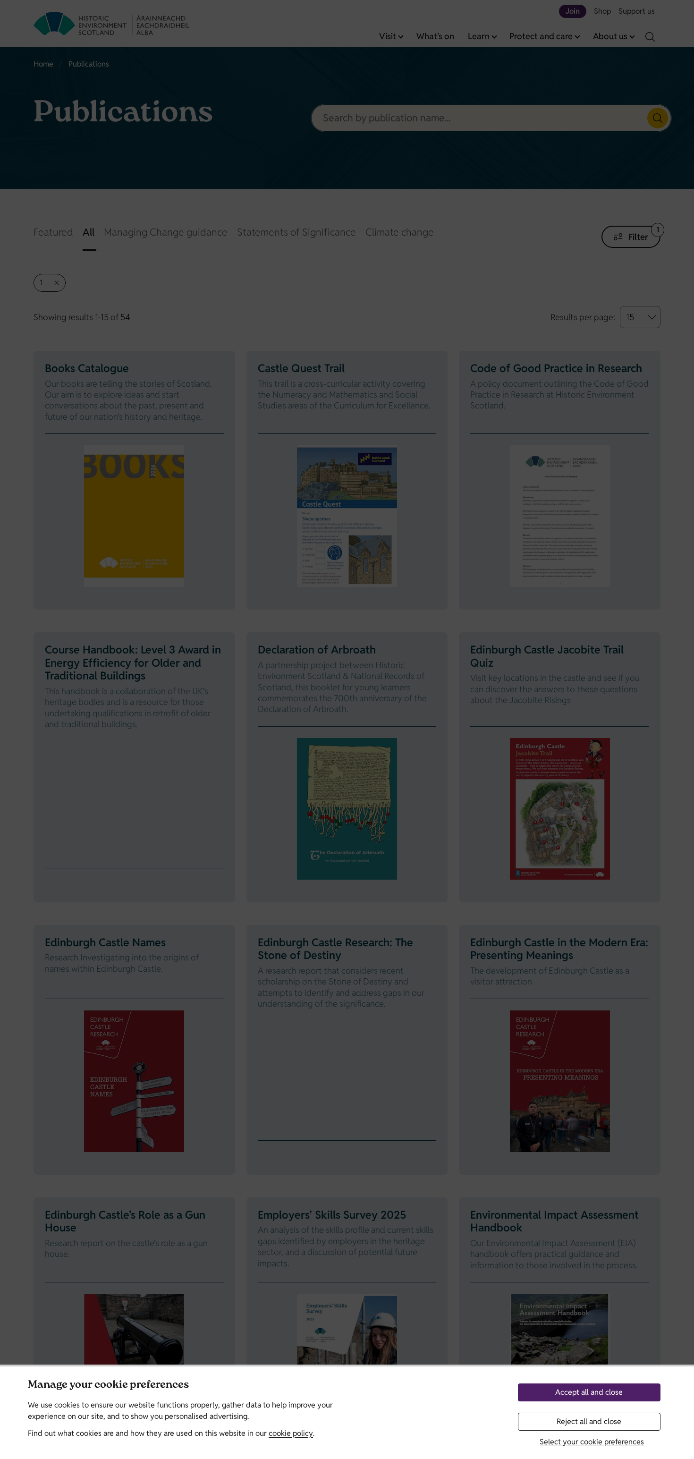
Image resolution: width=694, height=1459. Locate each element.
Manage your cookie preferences (108, 1385)
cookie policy (291, 1433)
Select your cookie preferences (592, 1442)
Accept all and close (589, 1392)
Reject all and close (589, 1421)
